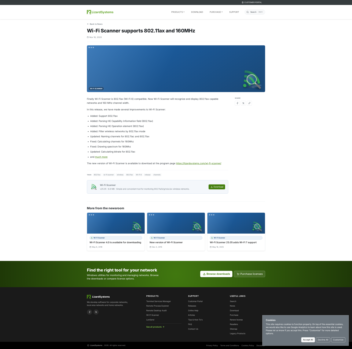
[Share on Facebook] (237, 103)
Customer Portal (195, 301)
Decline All (323, 339)
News (232, 306)
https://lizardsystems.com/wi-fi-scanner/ (198, 163)
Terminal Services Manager (158, 301)
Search (233, 301)
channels (156, 175)
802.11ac (97, 175)
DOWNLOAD (197, 12)
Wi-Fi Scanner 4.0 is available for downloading (115, 242)
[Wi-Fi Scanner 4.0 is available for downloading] (116, 223)
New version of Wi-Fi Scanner (166, 242)
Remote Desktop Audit (156, 310)
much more (101, 157)
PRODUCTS (177, 12)
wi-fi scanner (109, 175)
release (147, 175)
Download (218, 186)
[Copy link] (249, 103)
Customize (338, 339)
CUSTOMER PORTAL (253, 2)
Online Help (193, 310)
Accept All (308, 339)
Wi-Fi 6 (139, 175)
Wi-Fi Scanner (108, 185)
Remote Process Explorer (157, 306)
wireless (120, 175)
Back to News (96, 24)
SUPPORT (234, 12)
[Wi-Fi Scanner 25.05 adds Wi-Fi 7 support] (236, 223)
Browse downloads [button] (218, 273)
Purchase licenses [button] (251, 273)
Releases (192, 306)
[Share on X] (243, 103)
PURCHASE (215, 12)
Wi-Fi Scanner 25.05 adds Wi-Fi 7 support (233, 242)
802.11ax (129, 175)
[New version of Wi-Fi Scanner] (176, 223)
